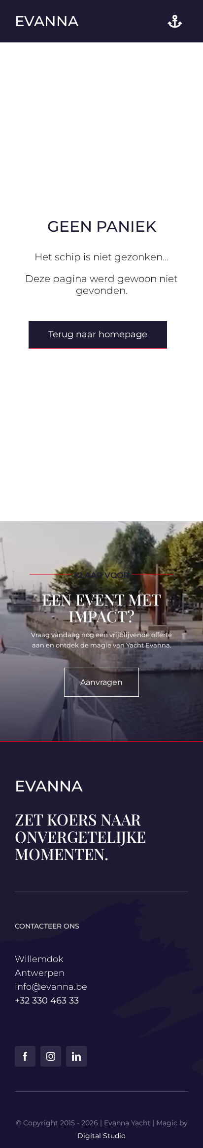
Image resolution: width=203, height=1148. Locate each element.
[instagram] (50, 1056)
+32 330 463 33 (47, 1000)
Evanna (46, 21)
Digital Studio (101, 1135)
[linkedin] (76, 1056)
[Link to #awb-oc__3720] (175, 21)
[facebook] (25, 1056)
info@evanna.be (51, 986)
